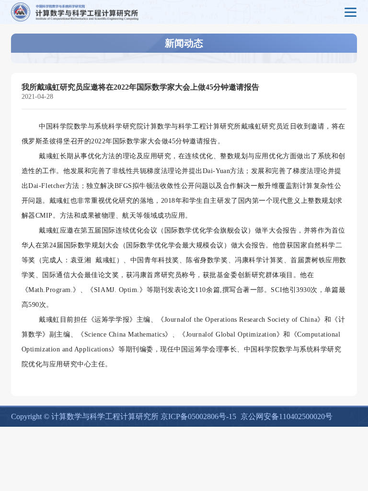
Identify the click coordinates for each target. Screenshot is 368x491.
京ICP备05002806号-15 (198, 416)
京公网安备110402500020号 (287, 416)
